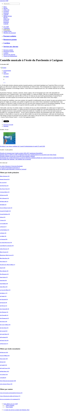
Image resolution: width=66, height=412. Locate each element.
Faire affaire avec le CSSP (10, 404)
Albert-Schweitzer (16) (4, 176)
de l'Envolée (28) (3, 302)
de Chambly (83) (3, 365)
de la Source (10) (3, 321)
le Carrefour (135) (4, 374)
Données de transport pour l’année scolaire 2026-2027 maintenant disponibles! (21, 153)
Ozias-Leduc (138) (4, 358)
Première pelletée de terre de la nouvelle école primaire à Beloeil (17, 156)
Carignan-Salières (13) (4, 191)
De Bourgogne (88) (4, 195)
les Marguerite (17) (4, 343)
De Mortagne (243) (4, 352)
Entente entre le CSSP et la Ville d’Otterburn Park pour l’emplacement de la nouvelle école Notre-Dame (28, 154)
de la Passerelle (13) (4, 315)
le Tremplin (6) (3, 377)
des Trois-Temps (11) (4, 327)
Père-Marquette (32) (4, 274)
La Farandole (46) (4, 223)
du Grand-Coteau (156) (5, 368)
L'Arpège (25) (3, 220)
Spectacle (6, 73)
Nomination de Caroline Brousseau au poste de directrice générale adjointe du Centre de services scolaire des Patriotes (32, 157)
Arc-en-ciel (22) (3, 182)
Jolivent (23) (2, 217)
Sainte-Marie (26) (3, 286)
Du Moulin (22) (3, 204)
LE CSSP (6, 26)
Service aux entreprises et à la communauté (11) (10, 399)
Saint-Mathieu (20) (4, 283)
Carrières (6, 43)
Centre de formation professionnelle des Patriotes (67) (11, 392)
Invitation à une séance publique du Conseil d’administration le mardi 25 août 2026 (22, 146)
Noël (4, 72)
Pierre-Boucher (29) (4, 270)
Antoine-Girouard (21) (5, 179)
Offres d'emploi (10, 405)
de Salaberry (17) (3, 293)
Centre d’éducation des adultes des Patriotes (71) (10, 395)
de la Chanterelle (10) (4, 308)
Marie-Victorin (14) (4, 251)
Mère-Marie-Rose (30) (4, 258)
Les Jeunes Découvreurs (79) (6, 242)
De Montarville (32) (4, 201)
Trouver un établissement (10, 56)
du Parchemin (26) (4, 337)
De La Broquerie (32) (4, 198)
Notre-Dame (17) (3, 261)
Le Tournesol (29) (3, 239)
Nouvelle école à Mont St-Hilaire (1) (7, 264)
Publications (6, 29)
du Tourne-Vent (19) (4, 340)
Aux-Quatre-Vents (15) (5, 188)
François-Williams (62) (5, 355)
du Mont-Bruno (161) (4, 371)
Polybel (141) (3, 361)
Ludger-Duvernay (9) (4, 248)
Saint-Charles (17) (4, 277)
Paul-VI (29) (2, 267)
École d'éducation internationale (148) (8, 380)
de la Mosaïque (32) (4, 312)
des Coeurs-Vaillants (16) (5, 324)
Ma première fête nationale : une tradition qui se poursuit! (15, 159)
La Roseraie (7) (3, 226)
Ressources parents (10, 39)
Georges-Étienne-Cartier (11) (6, 207)
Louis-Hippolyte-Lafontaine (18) (7, 245)
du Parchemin (7, 70)
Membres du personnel (9, 33)
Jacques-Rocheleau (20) (5, 214)
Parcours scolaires (9, 36)
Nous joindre (9, 407)
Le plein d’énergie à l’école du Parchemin (11, 166)
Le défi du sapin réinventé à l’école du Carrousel (13, 169)
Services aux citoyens (10, 46)
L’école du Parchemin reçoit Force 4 (10, 167)
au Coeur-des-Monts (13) (5, 289)
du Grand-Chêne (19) (4, 334)
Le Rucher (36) (3, 233)
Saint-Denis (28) (3, 280)
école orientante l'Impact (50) (6, 384)
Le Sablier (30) (3, 236)
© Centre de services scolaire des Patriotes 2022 (16, 410)
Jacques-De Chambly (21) (5, 210)
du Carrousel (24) (3, 330)
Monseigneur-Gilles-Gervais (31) (7, 255)
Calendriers (6, 28)
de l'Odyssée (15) (3, 305)
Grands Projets (7, 31)
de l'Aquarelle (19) (4, 299)
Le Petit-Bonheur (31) (4, 229)
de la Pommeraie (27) (4, 318)
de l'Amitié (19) (3, 296)
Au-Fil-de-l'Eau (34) (4, 185)
